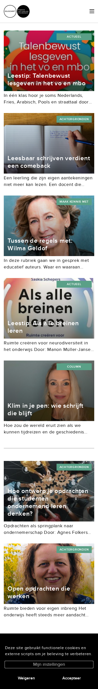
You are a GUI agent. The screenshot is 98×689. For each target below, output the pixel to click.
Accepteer (71, 678)
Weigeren (26, 678)
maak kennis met (74, 202)
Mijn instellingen (49, 664)
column (74, 367)
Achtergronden (74, 119)
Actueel (74, 37)
